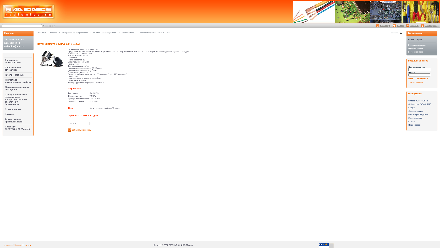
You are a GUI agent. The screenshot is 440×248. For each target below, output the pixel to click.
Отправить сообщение (418, 101)
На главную (385, 25)
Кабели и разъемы (14, 75)
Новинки (9, 114)
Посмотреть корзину (417, 45)
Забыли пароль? (415, 82)
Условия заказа (415, 118)
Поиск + (51, 26)
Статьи (411, 121)
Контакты (414, 25)
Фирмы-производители (418, 114)
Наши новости (414, 125)
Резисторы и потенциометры (104, 33)
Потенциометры (128, 33)
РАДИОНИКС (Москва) (47, 33)
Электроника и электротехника (74, 33)
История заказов (415, 52)
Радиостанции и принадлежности (13, 120)
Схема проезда (431, 25)
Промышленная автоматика (13, 68)
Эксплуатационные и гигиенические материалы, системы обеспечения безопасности (16, 100)
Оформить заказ (415, 48)
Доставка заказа (415, 111)
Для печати (394, 33)
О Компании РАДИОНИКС (419, 104)
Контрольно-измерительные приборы (18, 81)
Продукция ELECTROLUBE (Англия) (17, 128)
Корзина (400, 25)
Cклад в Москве (13, 109)
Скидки (411, 108)
